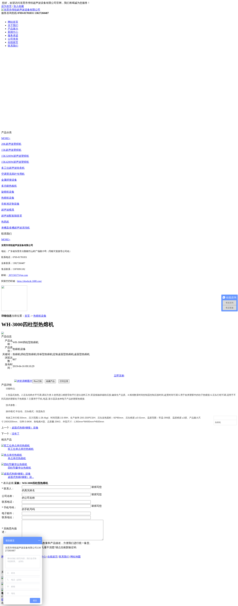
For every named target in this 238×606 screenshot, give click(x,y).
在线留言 (13, 42)
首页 (27, 315)
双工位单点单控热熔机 (21, 449)
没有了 (15, 433)
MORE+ (5, 138)
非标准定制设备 (10, 203)
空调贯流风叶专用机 (13, 173)
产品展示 (13, 28)
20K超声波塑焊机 (11, 144)
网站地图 (75, 556)
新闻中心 (13, 32)
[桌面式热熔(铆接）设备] (16, 473)
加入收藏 (18, 6)
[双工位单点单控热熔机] (15, 445)
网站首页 (13, 22)
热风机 (5, 221)
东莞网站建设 (45, 566)
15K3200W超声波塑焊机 (15, 156)
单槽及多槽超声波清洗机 (15, 227)
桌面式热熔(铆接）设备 (25, 427)
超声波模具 (7, 209)
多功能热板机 (9, 185)
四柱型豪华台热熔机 (19, 467)
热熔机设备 (7, 197)
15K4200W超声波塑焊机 (15, 162)
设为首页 (6, 6)
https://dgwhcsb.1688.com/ (29, 281)
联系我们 (13, 45)
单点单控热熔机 (17, 458)
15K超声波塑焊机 (11, 150)
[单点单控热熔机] (11, 455)
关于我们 (13, 25)
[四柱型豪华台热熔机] (14, 464)
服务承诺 (13, 35)
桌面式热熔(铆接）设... (21, 477)
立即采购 (119, 375)
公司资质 (13, 39)
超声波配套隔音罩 (11, 215)
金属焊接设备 (9, 179)
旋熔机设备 (7, 191)
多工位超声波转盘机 (13, 167)
